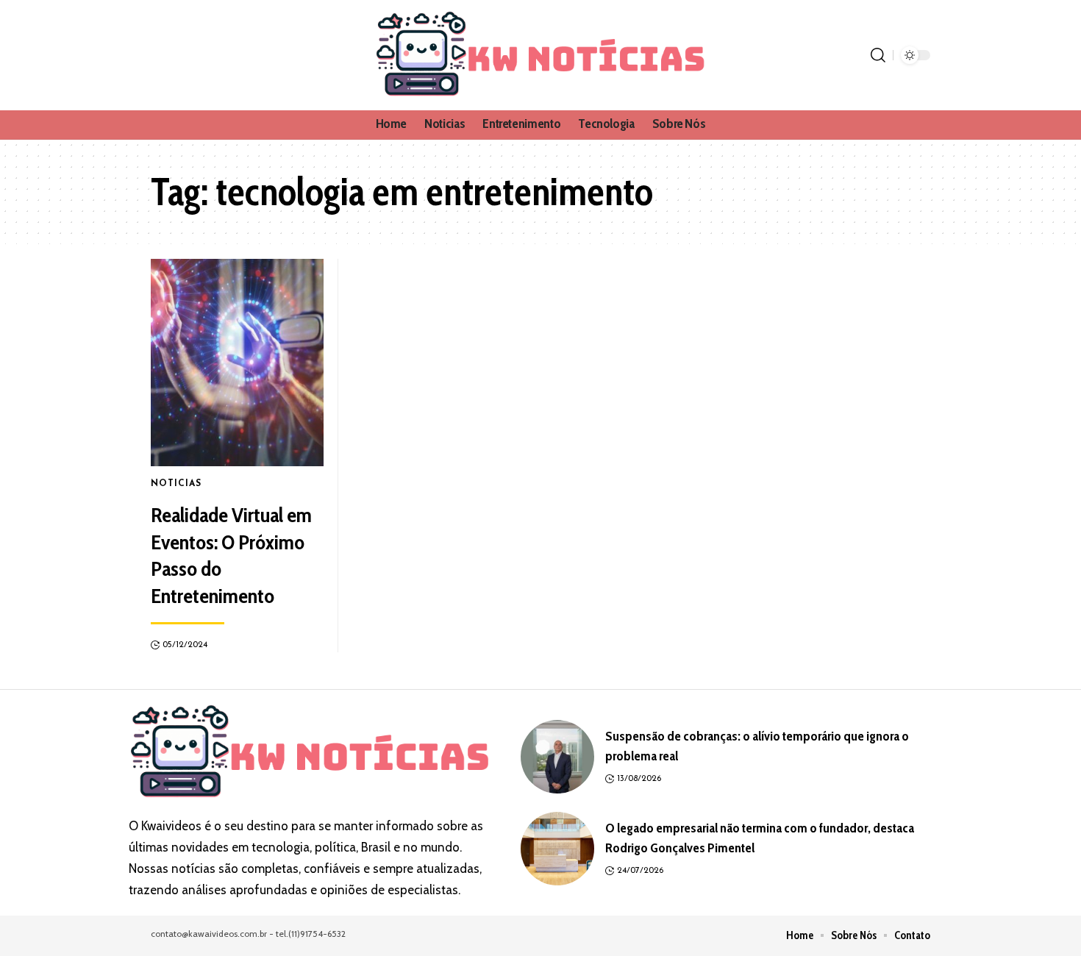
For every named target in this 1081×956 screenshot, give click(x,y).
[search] (878, 55)
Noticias (176, 483)
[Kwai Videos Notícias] (540, 55)
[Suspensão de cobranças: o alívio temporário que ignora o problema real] (557, 756)
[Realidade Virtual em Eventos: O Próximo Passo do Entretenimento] (237, 362)
